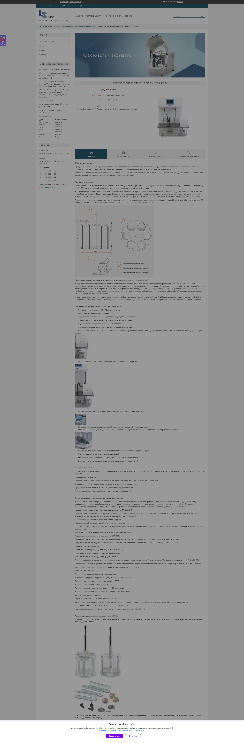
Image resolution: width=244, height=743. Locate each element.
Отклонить (133, 736)
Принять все (114, 736)
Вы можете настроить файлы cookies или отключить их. (121, 730)
